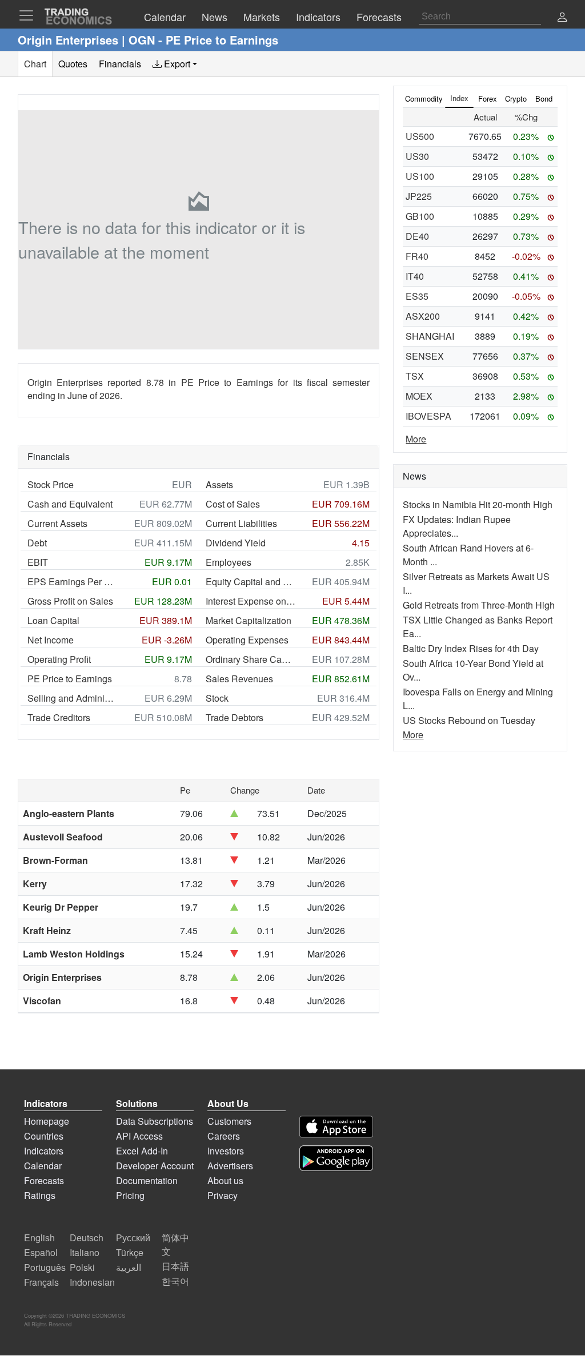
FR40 (417, 256)
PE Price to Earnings (69, 678)
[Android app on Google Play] (336, 1158)
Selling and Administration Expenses (72, 698)
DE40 (417, 236)
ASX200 (423, 316)
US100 (420, 176)
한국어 (175, 1280)
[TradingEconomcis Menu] (30, 15)
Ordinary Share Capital (251, 659)
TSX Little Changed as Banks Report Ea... (477, 626)
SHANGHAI (430, 336)
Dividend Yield (236, 542)
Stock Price (50, 484)
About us (225, 1180)
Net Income (50, 639)
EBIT (37, 562)
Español (41, 1252)
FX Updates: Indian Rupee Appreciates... (457, 526)
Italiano (84, 1252)
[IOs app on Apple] (336, 1127)
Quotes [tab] (72, 63)
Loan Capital (53, 620)
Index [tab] (459, 97)
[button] (562, 18)
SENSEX (425, 356)
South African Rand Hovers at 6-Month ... (468, 554)
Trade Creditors (58, 717)
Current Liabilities (241, 523)
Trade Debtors (234, 717)
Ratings (39, 1195)
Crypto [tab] (516, 98)
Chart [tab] (35, 63)
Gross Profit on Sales (70, 600)
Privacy (222, 1195)
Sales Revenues (239, 678)
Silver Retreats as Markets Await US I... (476, 583)
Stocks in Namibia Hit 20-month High (477, 504)
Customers (229, 1121)
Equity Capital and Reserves (251, 581)
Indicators (43, 1150)
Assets (219, 484)
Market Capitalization (248, 620)
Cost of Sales (233, 503)
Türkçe (129, 1252)
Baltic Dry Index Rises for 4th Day (471, 648)
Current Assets (57, 523)
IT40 (415, 276)
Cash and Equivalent (70, 503)
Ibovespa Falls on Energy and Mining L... (478, 698)
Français (41, 1282)
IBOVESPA (428, 416)
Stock (217, 698)
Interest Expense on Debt (251, 600)
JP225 (419, 196)
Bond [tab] (543, 98)
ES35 (417, 296)
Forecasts (44, 1180)
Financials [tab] (120, 63)
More (416, 438)
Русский (133, 1237)
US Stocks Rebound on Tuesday (469, 720)
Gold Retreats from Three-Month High (479, 604)
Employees (228, 562)
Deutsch (86, 1237)
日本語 (175, 1266)
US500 (420, 136)
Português (45, 1267)
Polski (82, 1267)
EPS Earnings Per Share (72, 581)
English (39, 1237)
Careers (223, 1135)
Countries (43, 1135)
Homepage (46, 1121)
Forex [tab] (487, 98)
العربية (128, 1267)
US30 (417, 156)
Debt (37, 542)
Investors (225, 1150)
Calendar (43, 1165)
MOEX (419, 396)
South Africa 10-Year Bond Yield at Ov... (473, 670)
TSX (415, 376)
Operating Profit (59, 659)
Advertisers (230, 1165)
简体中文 (175, 1244)
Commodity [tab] (424, 98)
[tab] (175, 64)
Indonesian (92, 1282)
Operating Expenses (247, 639)
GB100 (420, 216)
